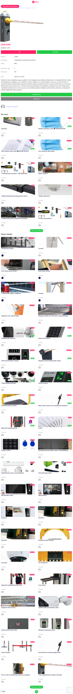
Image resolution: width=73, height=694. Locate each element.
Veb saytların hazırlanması (10, 6)
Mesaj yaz (36, 99)
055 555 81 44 (36, 94)
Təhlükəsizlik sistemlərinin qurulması (15, 7)
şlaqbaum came (30, 7)
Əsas (2, 7)
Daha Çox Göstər (36, 230)
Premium (55, 52)
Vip (19, 52)
